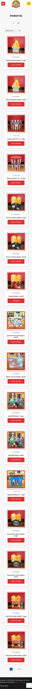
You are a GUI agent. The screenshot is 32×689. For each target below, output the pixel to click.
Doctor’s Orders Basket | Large (16, 218)
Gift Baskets (16, 57)
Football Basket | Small (16, 296)
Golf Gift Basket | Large (16, 416)
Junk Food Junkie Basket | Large (16, 616)
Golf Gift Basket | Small (16, 455)
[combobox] (14, 23)
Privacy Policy (4, 686)
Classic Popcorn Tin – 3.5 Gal (16, 178)
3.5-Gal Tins (16, 175)
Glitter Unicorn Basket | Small (16, 377)
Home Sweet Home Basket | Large (16, 535)
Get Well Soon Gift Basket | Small (16, 336)
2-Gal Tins (16, 135)
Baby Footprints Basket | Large (16, 60)
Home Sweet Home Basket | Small (16, 576)
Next (19, 669)
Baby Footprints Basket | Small (16, 100)
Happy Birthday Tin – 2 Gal (16, 495)
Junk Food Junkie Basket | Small (16, 655)
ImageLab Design (20, 682)
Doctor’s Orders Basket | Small (16, 257)
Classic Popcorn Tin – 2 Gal (16, 139)
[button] (3, 4)
